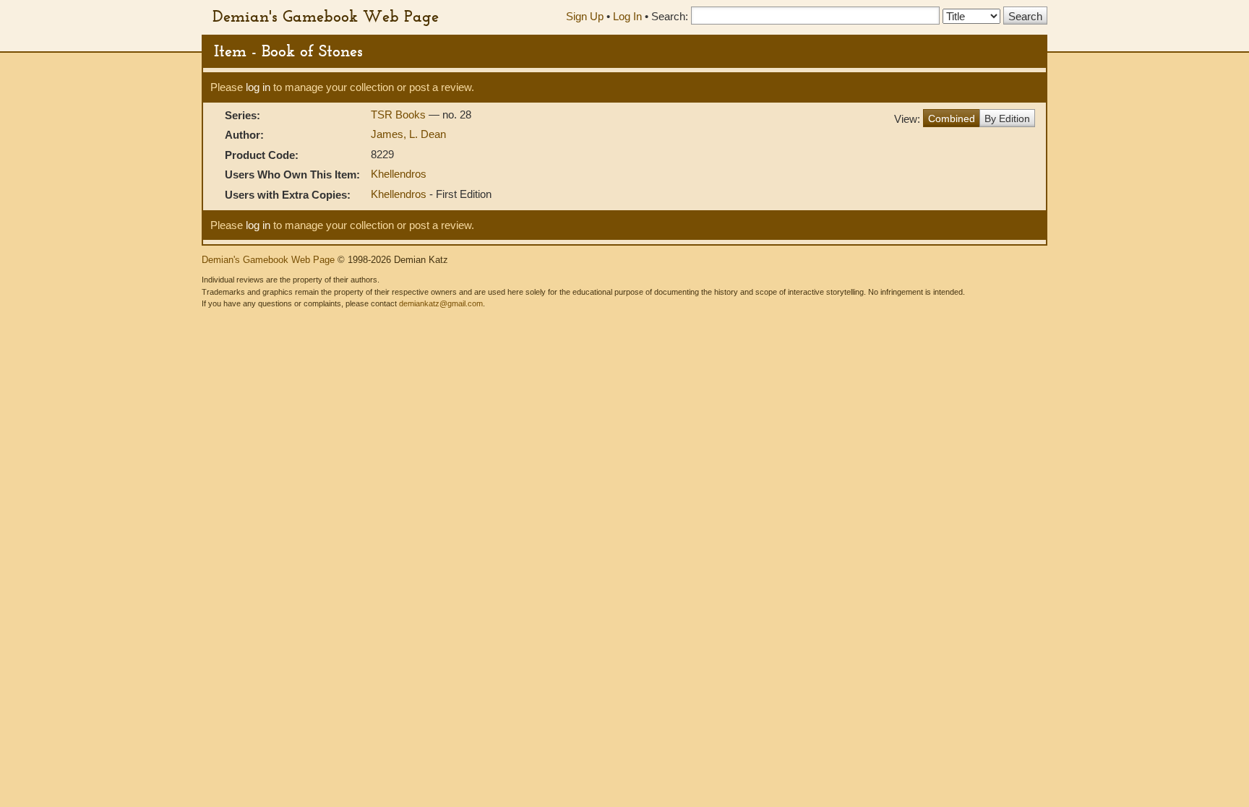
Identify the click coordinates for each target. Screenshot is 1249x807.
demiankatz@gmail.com (441, 303)
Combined (951, 118)
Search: (669, 16)
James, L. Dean (408, 134)
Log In (627, 16)
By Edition (1007, 118)
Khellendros (398, 174)
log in (258, 87)
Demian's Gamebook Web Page (326, 16)
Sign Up (585, 16)
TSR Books (400, 114)
